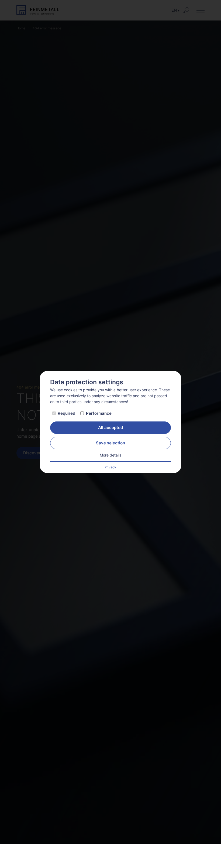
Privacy (110, 467)
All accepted (110, 427)
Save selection (110, 442)
